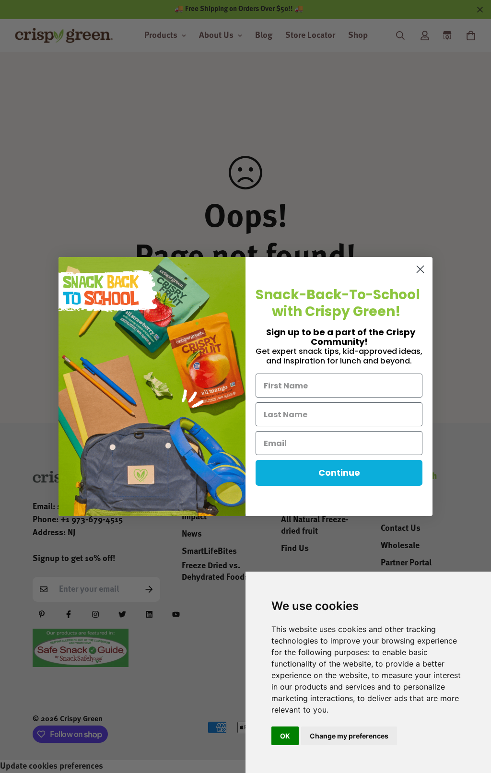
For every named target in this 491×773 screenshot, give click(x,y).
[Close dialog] (420, 269)
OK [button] (285, 736)
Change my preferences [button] (349, 736)
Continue (339, 473)
